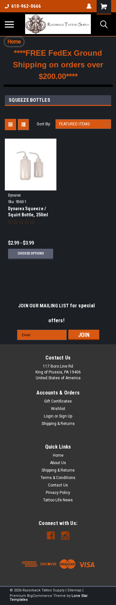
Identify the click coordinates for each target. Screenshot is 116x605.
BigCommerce (39, 596)
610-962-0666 (26, 6)
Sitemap (74, 590)
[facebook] (51, 535)
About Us (58, 463)
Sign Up (65, 416)
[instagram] (65, 535)
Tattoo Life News (58, 500)
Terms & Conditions (58, 477)
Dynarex (14, 195)
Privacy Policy (58, 492)
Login (48, 416)
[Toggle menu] (9, 24)
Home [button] (14, 42)
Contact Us (58, 485)
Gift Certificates (58, 401)
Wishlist (58, 408)
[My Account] (89, 6)
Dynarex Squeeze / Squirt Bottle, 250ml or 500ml (28, 212)
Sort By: (44, 123)
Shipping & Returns (58, 423)
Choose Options (31, 253)
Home (58, 455)
